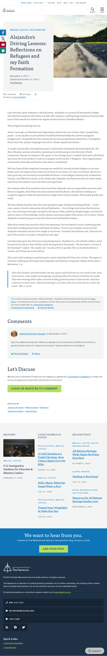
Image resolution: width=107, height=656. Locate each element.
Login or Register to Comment (34, 388)
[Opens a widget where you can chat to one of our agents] (94, 651)
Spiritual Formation (16, 411)
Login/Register (80, 3)
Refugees (44, 408)
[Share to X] (3, 38)
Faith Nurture (37, 30)
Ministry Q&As (26, 3)
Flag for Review (21, 354)
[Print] (3, 50)
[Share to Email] (3, 44)
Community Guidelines (43, 305)
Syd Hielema (16, 83)
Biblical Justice (19, 30)
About (59, 3)
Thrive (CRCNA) (19, 97)
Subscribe (51, 3)
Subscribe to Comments (23, 308)
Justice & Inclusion (16, 408)
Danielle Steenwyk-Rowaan (32, 334)
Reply (37, 354)
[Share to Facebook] (3, 32)
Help (71, 3)
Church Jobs (38, 3)
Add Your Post (54, 549)
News (66, 3)
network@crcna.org (62, 592)
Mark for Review (47, 308)
